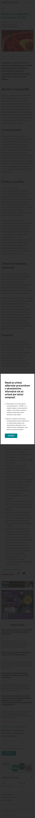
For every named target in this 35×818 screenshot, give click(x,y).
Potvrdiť (11, 436)
